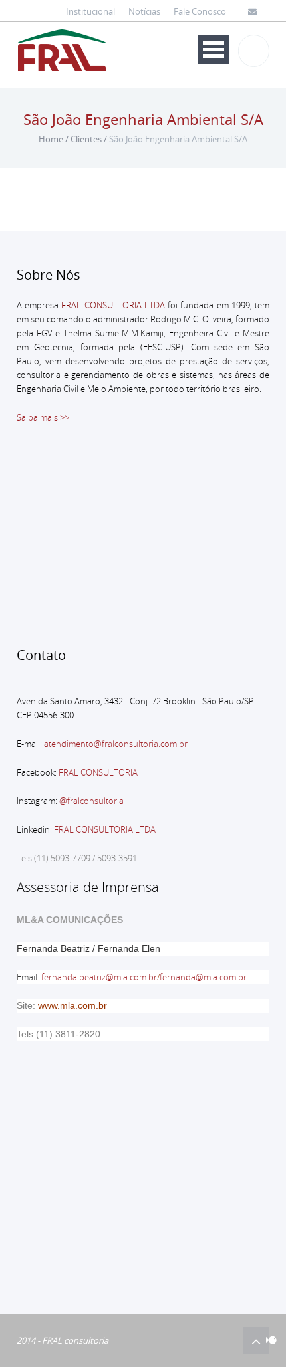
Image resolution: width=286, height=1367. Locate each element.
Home (51, 139)
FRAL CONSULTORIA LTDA (105, 829)
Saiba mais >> (43, 417)
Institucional (90, 11)
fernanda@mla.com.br (203, 977)
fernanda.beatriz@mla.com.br (99, 977)
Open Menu (213, 49)
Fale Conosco (200, 11)
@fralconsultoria (91, 801)
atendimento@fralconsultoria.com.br (116, 744)
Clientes (86, 139)
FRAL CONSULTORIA (98, 772)
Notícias (144, 11)
